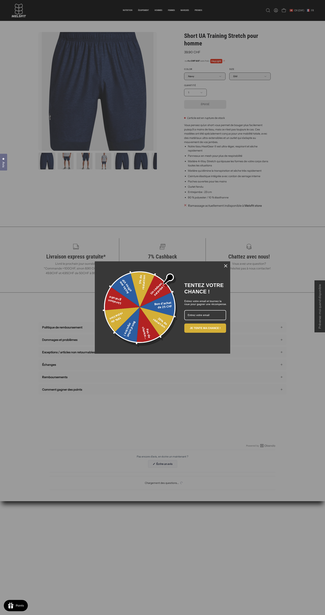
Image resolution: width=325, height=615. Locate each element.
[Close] (225, 265)
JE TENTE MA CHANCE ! (205, 328)
